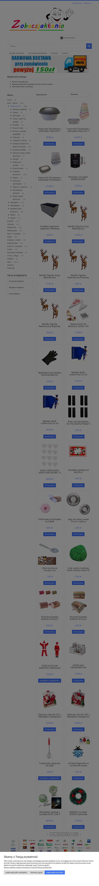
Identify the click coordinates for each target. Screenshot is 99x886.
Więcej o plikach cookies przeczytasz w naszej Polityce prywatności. (28, 867)
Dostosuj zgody (36, 872)
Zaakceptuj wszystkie (54, 872)
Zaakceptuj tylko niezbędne (16, 872)
